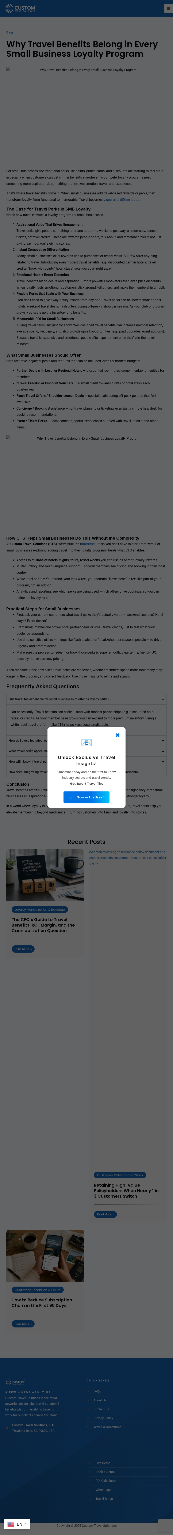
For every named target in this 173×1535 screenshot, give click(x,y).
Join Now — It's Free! (86, 797)
